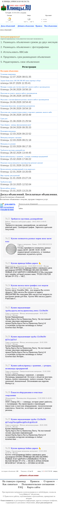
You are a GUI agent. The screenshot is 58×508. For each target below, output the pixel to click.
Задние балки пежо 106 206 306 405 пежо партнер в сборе (21, 80)
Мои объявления (50, 26)
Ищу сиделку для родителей (10, 175)
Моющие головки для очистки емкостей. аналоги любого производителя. (25, 87)
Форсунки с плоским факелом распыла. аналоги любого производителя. (25, 99)
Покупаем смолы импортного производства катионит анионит (22, 163)
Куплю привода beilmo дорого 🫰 (26, 263)
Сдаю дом (4, 118)
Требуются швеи (6, 182)
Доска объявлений (8, 26)
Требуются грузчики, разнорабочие (13, 150)
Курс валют (48, 15)
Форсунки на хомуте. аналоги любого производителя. (19, 93)
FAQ (20, 487)
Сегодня (9, 15)
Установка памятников (8, 74)
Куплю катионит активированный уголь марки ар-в (18, 169)
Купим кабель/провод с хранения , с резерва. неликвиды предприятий (24, 156)
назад (39, 471)
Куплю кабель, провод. (8, 188)
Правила (38, 26)
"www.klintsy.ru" (24, 494)
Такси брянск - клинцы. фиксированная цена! (16, 125)
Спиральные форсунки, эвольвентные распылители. (18, 106)
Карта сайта (33, 487)
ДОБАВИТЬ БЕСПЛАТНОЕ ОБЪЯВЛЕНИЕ (7, 207)
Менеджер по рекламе (8, 144)
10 (51, 471)
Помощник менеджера (8, 131)
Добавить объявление (26, 26)
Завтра (29, 15)
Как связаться (10, 484)
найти (21, 208)
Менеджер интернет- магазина (11, 137)
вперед (55, 471)
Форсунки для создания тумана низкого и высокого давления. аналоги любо (26, 112)
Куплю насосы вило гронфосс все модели (29, 285)
